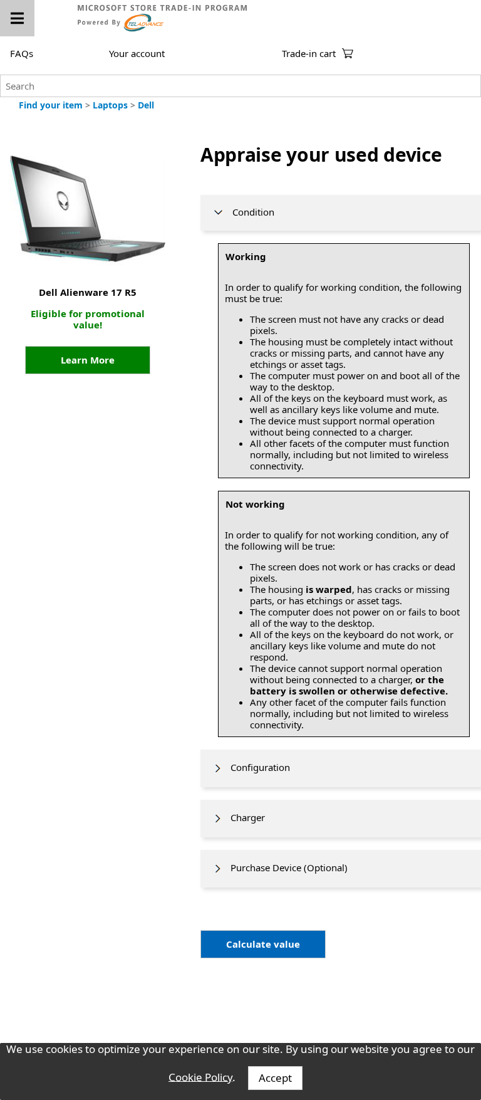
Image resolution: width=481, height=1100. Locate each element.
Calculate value (263, 944)
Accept (275, 1078)
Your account (137, 53)
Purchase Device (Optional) (285, 867)
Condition (249, 212)
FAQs (21, 53)
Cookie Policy (200, 1076)
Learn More (88, 360)
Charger (244, 817)
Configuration (256, 767)
